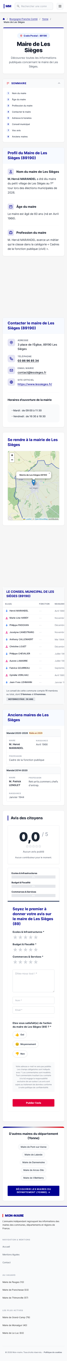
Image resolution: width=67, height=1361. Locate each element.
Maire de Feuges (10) (13, 1282)
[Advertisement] (33, 286)
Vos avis (14, 130)
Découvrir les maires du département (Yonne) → (33, 1190)
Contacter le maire (19, 111)
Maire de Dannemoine (33, 1162)
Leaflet (28, 519)
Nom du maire (17, 93)
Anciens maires (18, 136)
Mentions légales (10, 1254)
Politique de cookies (53, 1352)
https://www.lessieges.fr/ (35, 384)
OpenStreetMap (41, 519)
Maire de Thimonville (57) (15, 1297)
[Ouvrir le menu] (60, 6)
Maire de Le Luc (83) (13, 1333)
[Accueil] (3, 19)
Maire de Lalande (33, 1154)
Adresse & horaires (20, 118)
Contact (6, 1262)
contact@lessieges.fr (32, 372)
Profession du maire (20, 105)
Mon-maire (14, 1215)
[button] (34, 482)
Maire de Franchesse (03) (15, 1289)
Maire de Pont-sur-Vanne (33, 1147)
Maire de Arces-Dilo (33, 1170)
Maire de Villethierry (33, 1177)
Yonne (45, 19)
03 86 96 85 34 (28, 360)
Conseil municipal (19, 124)
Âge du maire (17, 99)
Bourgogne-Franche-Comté (24, 19)
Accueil (6, 1246)
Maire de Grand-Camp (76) (16, 1317)
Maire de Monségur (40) (14, 1325)
